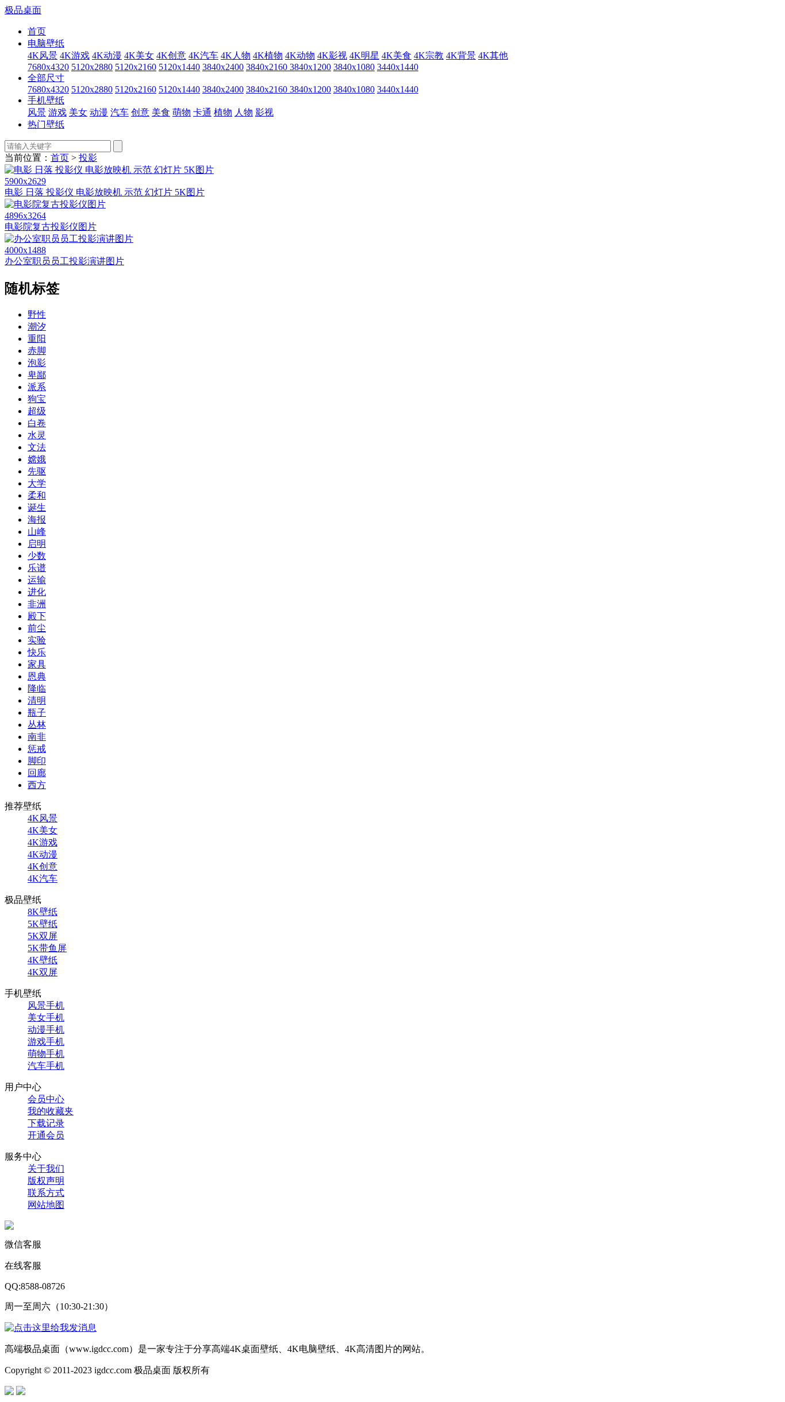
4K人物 (236, 55)
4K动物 (300, 55)
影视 (264, 112)
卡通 (202, 112)
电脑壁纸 (46, 43)
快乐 (37, 652)
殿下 (37, 616)
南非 (37, 736)
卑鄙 (37, 375)
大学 (37, 483)
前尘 (37, 628)
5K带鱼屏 (47, 948)
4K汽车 (203, 55)
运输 (37, 580)
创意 (140, 112)
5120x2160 (135, 67)
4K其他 (493, 55)
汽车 (119, 112)
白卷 (37, 423)
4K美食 (396, 55)
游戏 (57, 112)
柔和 (37, 495)
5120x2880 (92, 67)
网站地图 (46, 1205)
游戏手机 (46, 1041)
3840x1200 (310, 67)
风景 (37, 112)
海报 (37, 519)
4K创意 (171, 55)
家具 (37, 664)
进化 (37, 592)
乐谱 (37, 568)
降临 (37, 688)
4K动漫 (107, 55)
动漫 (99, 112)
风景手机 (46, 1005)
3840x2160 (268, 67)
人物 (243, 112)
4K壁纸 (42, 960)
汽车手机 (46, 1066)
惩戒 (37, 749)
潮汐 (37, 326)
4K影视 (332, 55)
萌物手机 (46, 1054)
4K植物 (268, 55)
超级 (37, 411)
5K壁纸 (42, 924)
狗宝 (37, 399)
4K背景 (461, 55)
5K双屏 (42, 936)
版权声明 (46, 1180)
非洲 (37, 604)
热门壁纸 (46, 124)
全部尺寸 (46, 78)
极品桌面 (23, 10)
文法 (37, 447)
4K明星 (364, 55)
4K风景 (42, 55)
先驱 (37, 471)
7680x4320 (48, 67)
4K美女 (139, 55)
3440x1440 (397, 67)
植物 (223, 112)
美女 (78, 112)
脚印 (37, 761)
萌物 (181, 112)
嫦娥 (37, 459)
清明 (37, 700)
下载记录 (46, 1123)
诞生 (37, 507)
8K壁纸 (42, 912)
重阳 (37, 338)
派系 (37, 387)
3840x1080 (354, 67)
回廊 (37, 773)
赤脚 (37, 351)
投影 (88, 158)
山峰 (37, 531)
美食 (161, 112)
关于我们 (46, 1168)
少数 (37, 556)
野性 (37, 314)
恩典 (37, 676)
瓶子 (37, 712)
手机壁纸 (46, 100)
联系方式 (46, 1193)
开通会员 (46, 1135)
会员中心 (46, 1099)
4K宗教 (429, 55)
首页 (37, 31)
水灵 (37, 435)
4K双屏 (42, 972)
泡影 (37, 363)
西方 (37, 785)
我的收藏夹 (51, 1111)
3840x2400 (223, 67)
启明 (37, 544)
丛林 (37, 724)
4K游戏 (75, 55)
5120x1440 (179, 67)
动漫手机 (46, 1029)
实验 (37, 640)
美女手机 (46, 1017)
